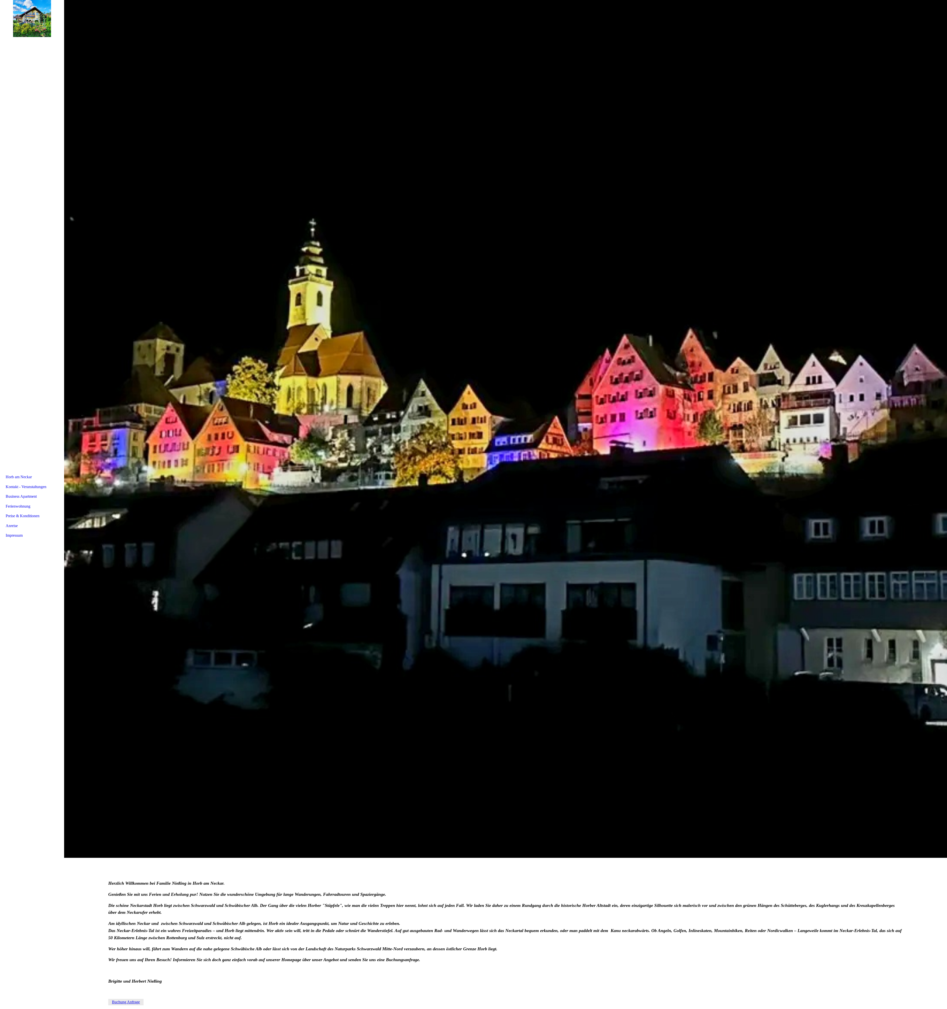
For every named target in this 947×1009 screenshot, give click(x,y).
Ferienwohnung (18, 506)
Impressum (14, 535)
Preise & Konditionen (22, 516)
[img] (505, 429)
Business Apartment (21, 496)
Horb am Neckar (19, 477)
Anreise (12, 526)
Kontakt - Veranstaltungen (26, 487)
